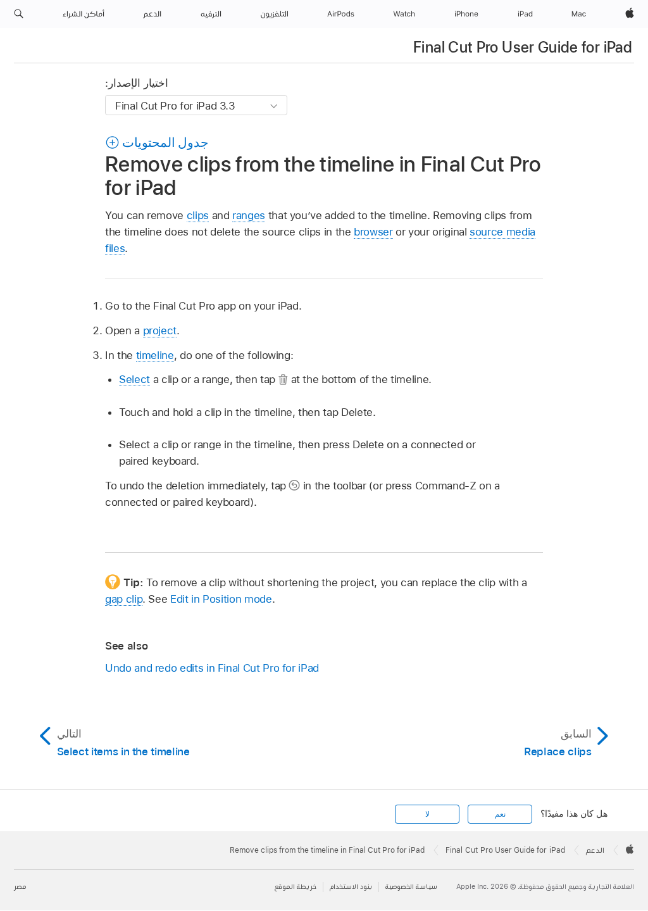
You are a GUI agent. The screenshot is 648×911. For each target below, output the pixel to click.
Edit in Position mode (221, 599)
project (160, 330)
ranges (248, 215)
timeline (155, 355)
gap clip (123, 599)
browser (373, 231)
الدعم (595, 850)
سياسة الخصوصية (411, 886)
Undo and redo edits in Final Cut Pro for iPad (212, 668)
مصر (20, 886)
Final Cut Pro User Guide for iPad (522, 47)
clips (198, 215)
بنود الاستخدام (351, 886)
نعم (500, 814)
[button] (18, 14)
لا (427, 814)
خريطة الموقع (295, 886)
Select (134, 379)
